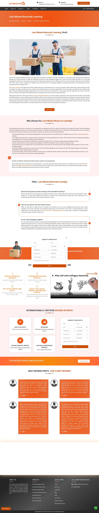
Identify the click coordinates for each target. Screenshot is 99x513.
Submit (49, 265)
